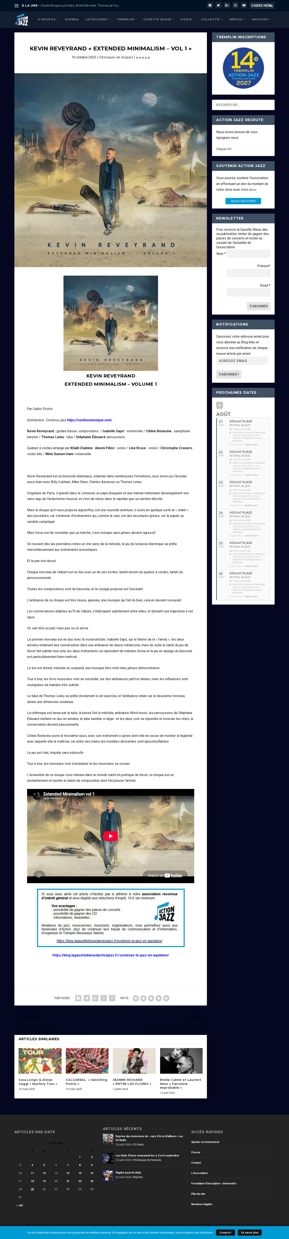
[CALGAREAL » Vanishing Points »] (87, 1061)
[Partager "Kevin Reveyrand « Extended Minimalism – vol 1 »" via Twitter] (87, 998)
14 (67, 1173)
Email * (265, 285)
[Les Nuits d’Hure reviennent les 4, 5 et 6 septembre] (108, 1158)
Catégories (96, 19)
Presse (195, 1152)
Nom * (221, 254)
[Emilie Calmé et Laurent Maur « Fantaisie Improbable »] (181, 1061)
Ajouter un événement (205, 1142)
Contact (196, 1162)
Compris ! (225, 1232)
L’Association (199, 1173)
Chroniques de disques (116, 57)
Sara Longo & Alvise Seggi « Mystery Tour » (38, 1082)
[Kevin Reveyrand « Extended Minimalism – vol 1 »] (110, 170)
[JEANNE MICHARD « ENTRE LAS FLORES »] (134, 1061)
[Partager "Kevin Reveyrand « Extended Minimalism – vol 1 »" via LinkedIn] (103, 998)
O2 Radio (138, 1144)
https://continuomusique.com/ (89, 420)
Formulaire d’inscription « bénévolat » (214, 1183)
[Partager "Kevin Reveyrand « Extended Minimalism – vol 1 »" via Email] (112, 998)
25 (32, 1189)
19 (44, 1181)
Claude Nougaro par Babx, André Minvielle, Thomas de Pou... (80, 5)
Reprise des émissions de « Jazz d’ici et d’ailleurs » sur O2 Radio (149, 1138)
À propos (47, 19)
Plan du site (198, 1193)
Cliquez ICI (223, 149)
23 (91, 1181)
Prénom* (263, 266)
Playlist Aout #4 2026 (128, 1172)
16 (91, 1173)
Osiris (186, 19)
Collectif (210, 19)
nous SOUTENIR (243, 201)
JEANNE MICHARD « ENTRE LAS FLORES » (132, 1082)
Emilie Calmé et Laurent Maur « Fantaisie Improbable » (180, 1083)
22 (79, 1181)
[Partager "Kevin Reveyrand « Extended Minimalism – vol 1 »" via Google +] (95, 998)
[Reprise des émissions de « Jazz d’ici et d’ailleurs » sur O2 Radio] (108, 1139)
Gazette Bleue (157, 19)
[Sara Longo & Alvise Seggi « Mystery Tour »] (40, 1061)
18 (32, 1181)
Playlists (138, 1177)
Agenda (72, 19)
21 (67, 1181)
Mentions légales (201, 1204)
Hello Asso (248, 189)
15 (79, 1173)
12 (44, 1173)
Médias (235, 19)
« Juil (20, 1205)
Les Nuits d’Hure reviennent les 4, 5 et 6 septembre (147, 1155)
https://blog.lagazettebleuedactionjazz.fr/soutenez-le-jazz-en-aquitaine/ (110, 955)
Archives (260, 19)
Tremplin (125, 19)
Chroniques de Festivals (147, 1160)
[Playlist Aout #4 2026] (108, 1175)
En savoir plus (249, 1232)
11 (32, 1173)
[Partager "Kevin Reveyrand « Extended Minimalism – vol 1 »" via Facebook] (78, 998)
